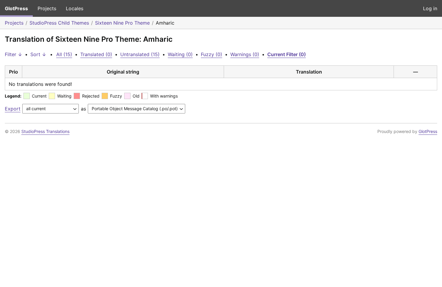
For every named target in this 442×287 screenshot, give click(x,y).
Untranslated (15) (140, 54)
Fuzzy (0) (211, 54)
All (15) (64, 54)
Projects (47, 8)
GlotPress (16, 8)
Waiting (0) (180, 54)
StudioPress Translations (45, 131)
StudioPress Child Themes (59, 23)
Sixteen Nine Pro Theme (122, 23)
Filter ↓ (13, 54)
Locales (74, 8)
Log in (430, 8)
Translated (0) (96, 54)
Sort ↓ (38, 54)
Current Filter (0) (286, 54)
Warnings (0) (244, 54)
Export (12, 109)
